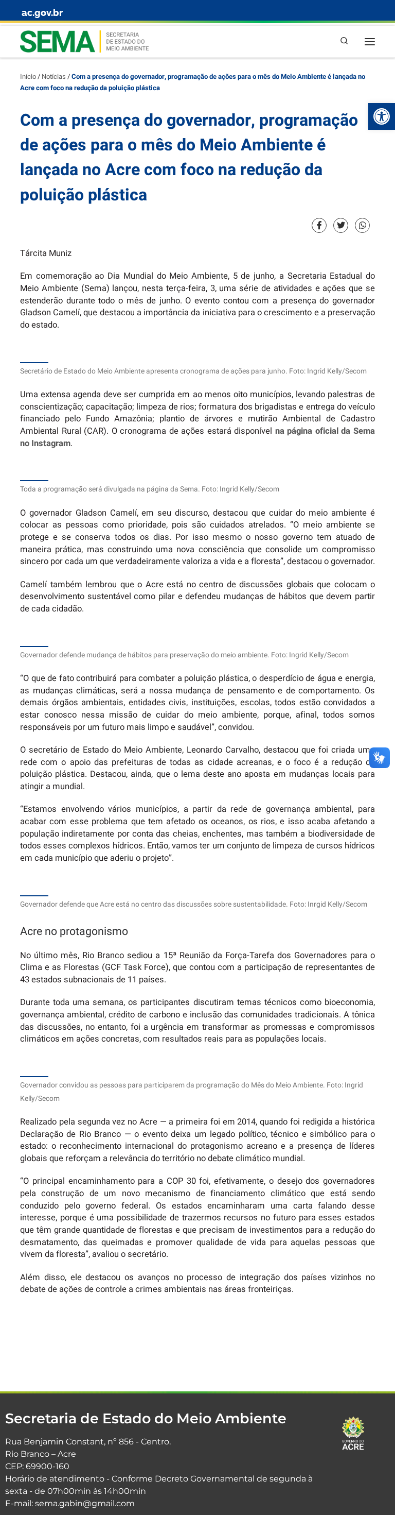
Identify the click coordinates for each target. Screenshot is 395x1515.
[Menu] (370, 41)
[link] (381, 116)
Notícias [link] (54, 77)
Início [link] (28, 77)
